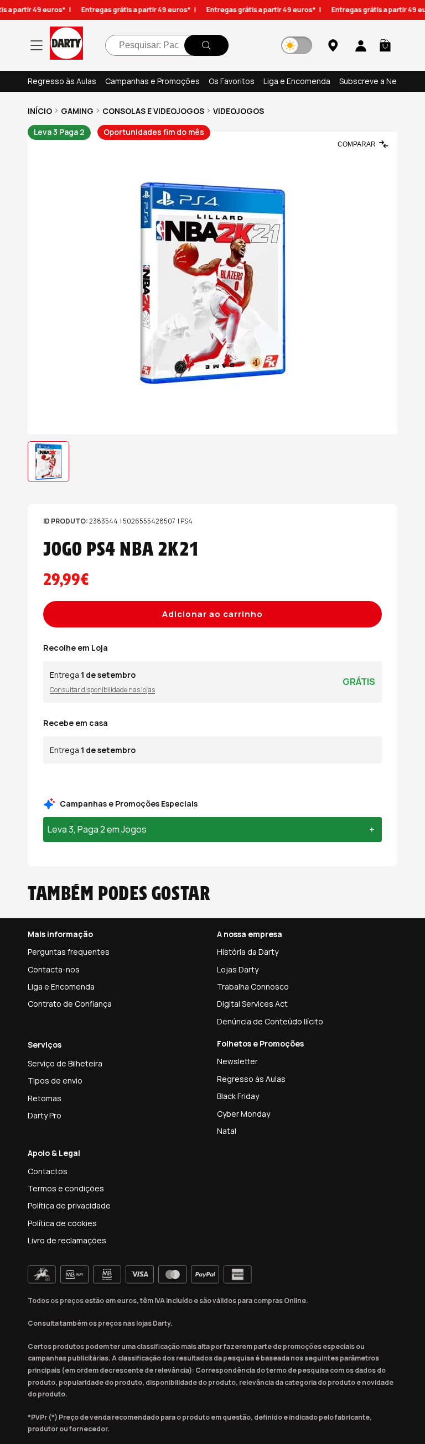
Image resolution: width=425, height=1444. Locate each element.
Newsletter (237, 1061)
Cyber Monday (243, 1113)
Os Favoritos (232, 81)
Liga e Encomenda (296, 81)
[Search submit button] (206, 45)
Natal (226, 1131)
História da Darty (247, 951)
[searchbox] (167, 45)
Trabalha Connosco (253, 986)
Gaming (77, 111)
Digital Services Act (252, 1003)
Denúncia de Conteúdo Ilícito (270, 1021)
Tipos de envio (55, 1080)
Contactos (48, 1171)
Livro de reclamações (67, 1240)
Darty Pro (44, 1115)
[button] (385, 45)
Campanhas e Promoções (152, 81)
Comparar (357, 144)
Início (40, 111)
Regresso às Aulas (62, 81)
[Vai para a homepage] (66, 45)
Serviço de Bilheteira (65, 1063)
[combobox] (167, 45)
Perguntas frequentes (69, 951)
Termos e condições (66, 1188)
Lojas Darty (237, 969)
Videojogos (238, 111)
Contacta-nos (54, 969)
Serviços (44, 1044)
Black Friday (238, 1096)
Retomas (44, 1098)
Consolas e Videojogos (153, 111)
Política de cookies (62, 1223)
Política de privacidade (69, 1205)
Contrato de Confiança (70, 1003)
